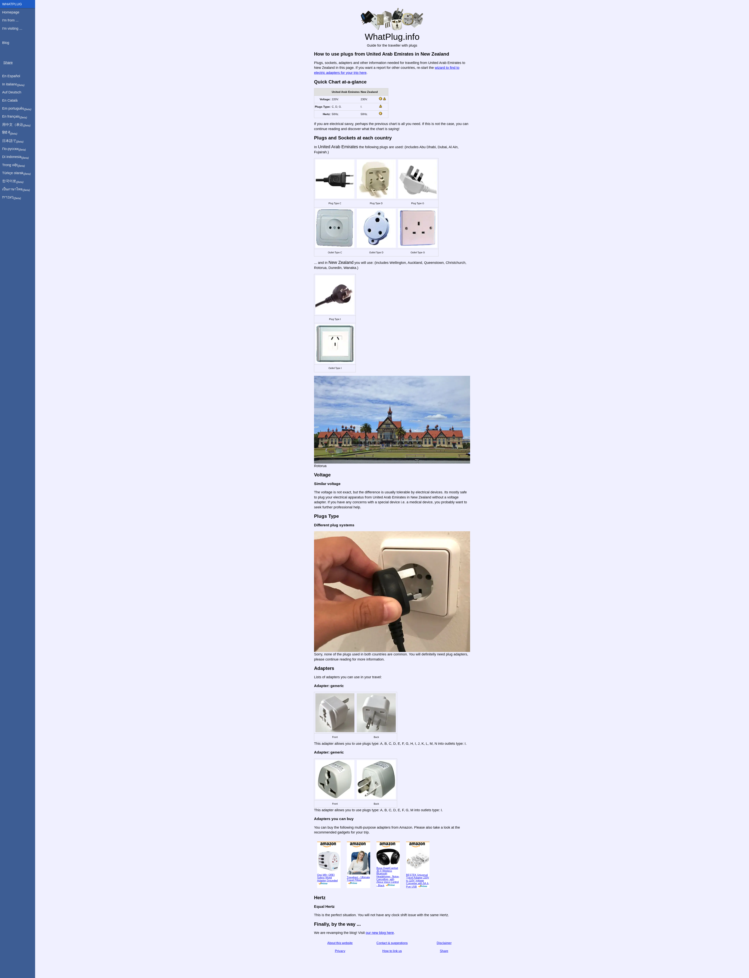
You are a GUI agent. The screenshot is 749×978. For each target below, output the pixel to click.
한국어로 (13, 181)
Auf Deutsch (11, 92)
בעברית (11, 197)
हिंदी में (9, 133)
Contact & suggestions (392, 956)
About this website (340, 956)
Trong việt (13, 165)
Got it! (728, 6)
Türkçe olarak (16, 173)
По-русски (14, 149)
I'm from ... (10, 20)
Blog (5, 43)
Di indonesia (15, 157)
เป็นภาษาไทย (16, 189)
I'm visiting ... (12, 28)
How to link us (392, 964)
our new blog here (380, 946)
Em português (16, 108)
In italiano (13, 84)
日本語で (13, 141)
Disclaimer (444, 956)
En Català (10, 100)
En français (14, 116)
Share (444, 964)
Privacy (340, 964)
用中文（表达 (16, 125)
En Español (11, 76)
